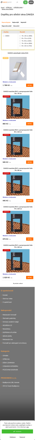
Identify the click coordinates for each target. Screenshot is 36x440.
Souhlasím (18, 431)
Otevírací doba (7, 298)
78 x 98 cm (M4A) (26, 41)
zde (27, 427)
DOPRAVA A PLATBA (10, 332)
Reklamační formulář (9, 315)
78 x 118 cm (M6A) (27, 43)
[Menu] (32, 2)
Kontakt (5, 295)
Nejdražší (23, 22)
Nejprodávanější (6, 26)
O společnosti (7, 302)
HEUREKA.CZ (7, 325)
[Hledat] (16, 2)
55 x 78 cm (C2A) (26, 38)
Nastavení (22, 437)
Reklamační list (8, 339)
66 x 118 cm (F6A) (27, 46)
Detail (30, 85)
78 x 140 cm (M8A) (27, 36)
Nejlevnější (15, 22)
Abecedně (16, 26)
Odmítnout (13, 437)
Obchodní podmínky (9, 318)
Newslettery (6, 329)
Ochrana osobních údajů (11, 322)
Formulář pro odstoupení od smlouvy (15, 343)
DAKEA (7, 36)
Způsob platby (7, 336)
